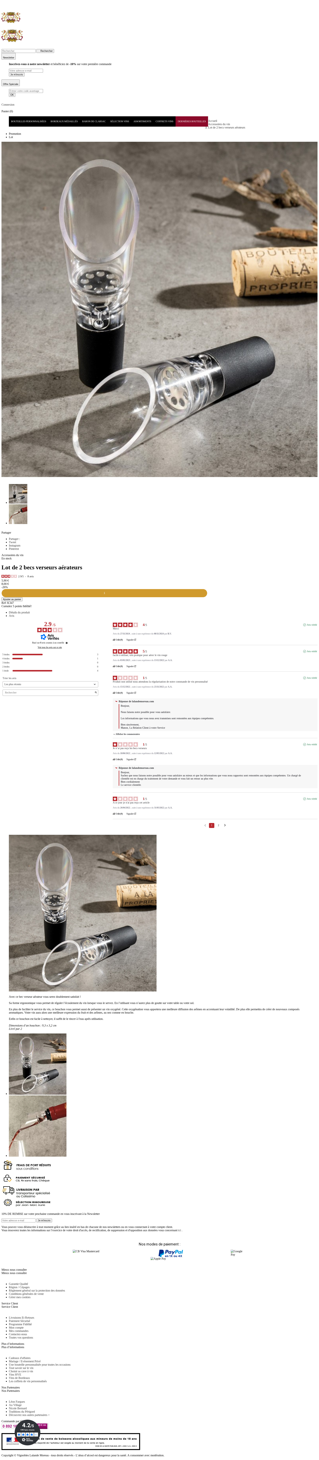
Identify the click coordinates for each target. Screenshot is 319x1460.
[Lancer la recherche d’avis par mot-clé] (95, 693)
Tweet (12, 542)
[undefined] (66, 642)
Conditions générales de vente (26, 1293)
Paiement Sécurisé (19, 1320)
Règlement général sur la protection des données (37, 1290)
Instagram (14, 545)
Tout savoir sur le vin (21, 1367)
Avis (11, 615)
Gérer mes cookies (19, 1297)
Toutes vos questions (21, 1337)
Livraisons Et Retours (21, 1317)
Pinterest (14, 548)
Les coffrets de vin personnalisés (28, 1381)
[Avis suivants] (225, 825)
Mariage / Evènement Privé (25, 1361)
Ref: (3, 602)
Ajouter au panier (12, 599)
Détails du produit (19, 612)
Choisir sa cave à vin (21, 1371)
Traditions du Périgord (22, 1411)
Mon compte (16, 1327)
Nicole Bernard (18, 1408)
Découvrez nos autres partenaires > (29, 1415)
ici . (180, 1230)
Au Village (15, 1405)
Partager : (14, 538)
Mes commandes (18, 1330)
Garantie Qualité (18, 1283)
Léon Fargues (17, 1401)
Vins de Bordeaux (19, 1377)
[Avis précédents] (205, 825)
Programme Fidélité (20, 1324)
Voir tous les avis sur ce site (50, 647)
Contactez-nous (18, 1334)
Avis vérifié (312, 625)
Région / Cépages (19, 1287)
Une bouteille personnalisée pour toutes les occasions (40, 1364)
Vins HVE (15, 1374)
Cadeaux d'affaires (19, 1358)
